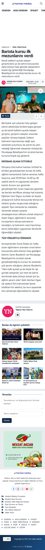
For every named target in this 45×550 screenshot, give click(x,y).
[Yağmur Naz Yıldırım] (8, 311)
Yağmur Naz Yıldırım (24, 309)
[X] (18, 489)
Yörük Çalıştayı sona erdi (33, 342)
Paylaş (7, 116)
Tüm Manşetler (10, 507)
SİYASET (34, 10)
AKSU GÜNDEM (20, 10)
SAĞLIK (24, 525)
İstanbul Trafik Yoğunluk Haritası (17, 502)
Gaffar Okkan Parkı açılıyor (30, 362)
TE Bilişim (28, 546)
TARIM (6, 522)
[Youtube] (27, 489)
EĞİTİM (22, 527)
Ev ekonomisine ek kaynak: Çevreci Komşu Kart (32, 383)
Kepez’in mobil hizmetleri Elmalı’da (11, 382)
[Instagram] (22, 489)
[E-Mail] (18, 315)
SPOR (15, 525)
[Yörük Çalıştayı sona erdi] (33, 334)
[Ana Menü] (3, 3)
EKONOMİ (35, 522)
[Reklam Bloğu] (22, 449)
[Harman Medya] (22, 3)
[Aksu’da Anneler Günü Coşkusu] (11, 334)
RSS (8, 539)
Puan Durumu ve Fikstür (14, 504)
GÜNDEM (6, 10)
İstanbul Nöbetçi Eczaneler (15, 496)
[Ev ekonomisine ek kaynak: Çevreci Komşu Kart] (33, 373)
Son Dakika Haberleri (13, 510)
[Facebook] (14, 489)
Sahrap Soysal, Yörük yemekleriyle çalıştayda (10, 362)
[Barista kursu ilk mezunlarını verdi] (22, 99)
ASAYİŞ (6, 525)
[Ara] (41, 3)
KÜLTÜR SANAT (10, 527)
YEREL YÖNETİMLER (19, 47)
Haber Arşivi (9, 512)
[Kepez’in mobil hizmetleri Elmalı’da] (11, 373)
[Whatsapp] (31, 489)
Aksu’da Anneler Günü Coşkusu (10, 343)
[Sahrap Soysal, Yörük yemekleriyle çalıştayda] (11, 353)
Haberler (5, 47)
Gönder (7, 420)
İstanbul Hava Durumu (13, 499)
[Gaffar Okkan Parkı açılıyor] (33, 353)
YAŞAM (33, 525)
